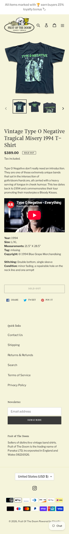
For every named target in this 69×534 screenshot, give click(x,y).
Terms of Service (19, 375)
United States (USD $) (33, 476)
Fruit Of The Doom (28, 521)
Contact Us (15, 335)
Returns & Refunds (20, 355)
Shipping (14, 345)
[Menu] (62, 25)
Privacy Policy (17, 385)
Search (12, 365)
